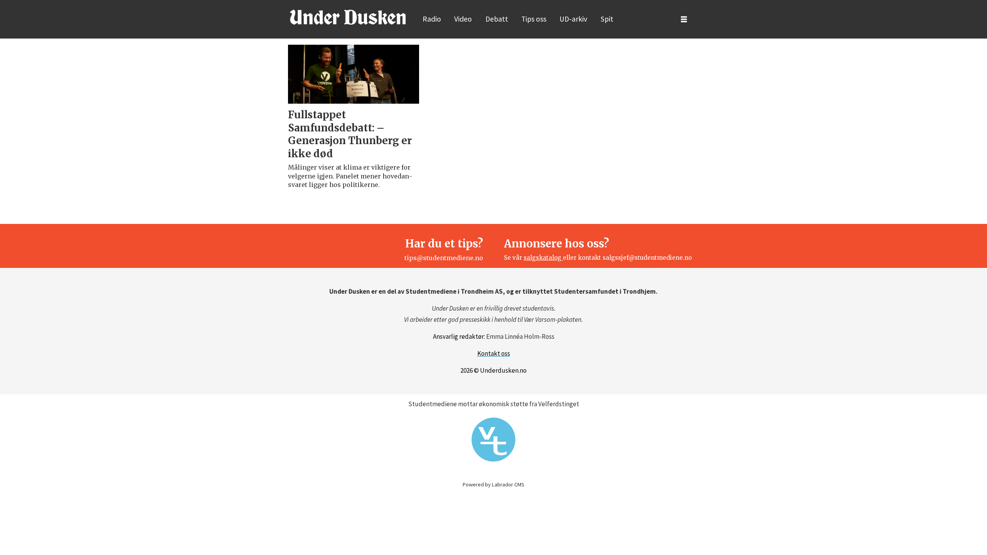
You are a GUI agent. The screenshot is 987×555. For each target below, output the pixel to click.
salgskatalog (543, 257)
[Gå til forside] (348, 17)
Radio (432, 19)
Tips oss (533, 19)
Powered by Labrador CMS (493, 484)
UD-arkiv (573, 19)
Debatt (496, 19)
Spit (607, 19)
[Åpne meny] (684, 19)
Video (463, 19)
